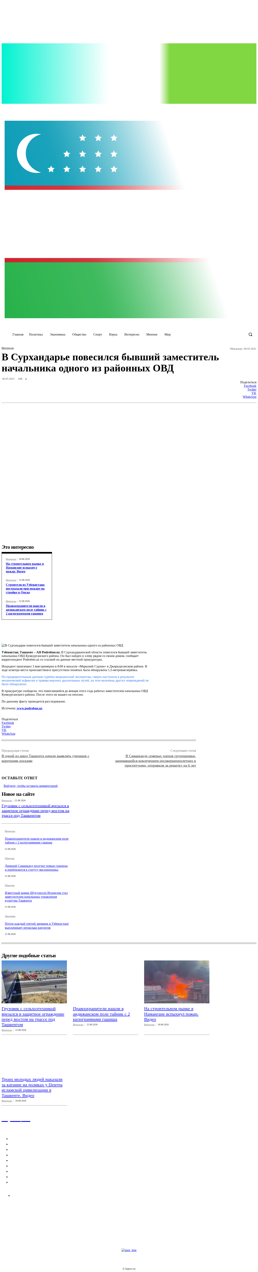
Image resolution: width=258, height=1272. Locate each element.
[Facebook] (184, 108)
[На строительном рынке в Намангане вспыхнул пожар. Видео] (176, 982)
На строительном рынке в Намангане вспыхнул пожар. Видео (25, 567)
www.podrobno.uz (29, 708)
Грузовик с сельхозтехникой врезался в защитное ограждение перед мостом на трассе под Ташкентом (35, 810)
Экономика (10, 916)
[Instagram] (192, 108)
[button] (250, 334)
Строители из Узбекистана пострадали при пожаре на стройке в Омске (25, 588)
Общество (10, 858)
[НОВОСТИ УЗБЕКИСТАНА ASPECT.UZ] (129, 219)
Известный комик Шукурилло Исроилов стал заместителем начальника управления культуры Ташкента (36, 896)
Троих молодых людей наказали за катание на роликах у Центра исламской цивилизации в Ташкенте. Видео (32, 1087)
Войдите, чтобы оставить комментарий (31, 786)
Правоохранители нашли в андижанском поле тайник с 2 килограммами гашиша (26, 609)
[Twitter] (201, 108)
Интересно (8, 348)
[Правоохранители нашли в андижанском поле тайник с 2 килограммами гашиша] (105, 982)
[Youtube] (209, 108)
